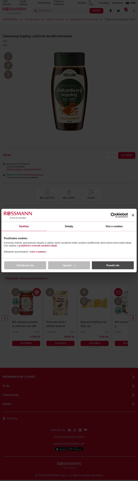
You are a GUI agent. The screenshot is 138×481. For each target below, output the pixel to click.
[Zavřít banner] (133, 215)
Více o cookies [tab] (114, 226)
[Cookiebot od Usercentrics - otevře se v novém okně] (113, 215)
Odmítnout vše (25, 265)
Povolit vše (112, 265)
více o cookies (37, 251)
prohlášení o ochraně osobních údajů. (38, 245)
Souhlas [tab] (24, 226)
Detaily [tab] (69, 226)
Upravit (67, 265)
